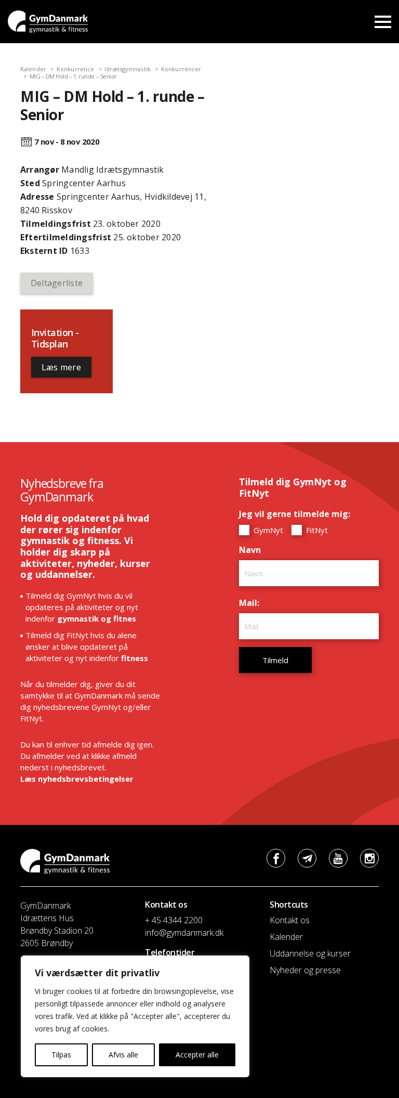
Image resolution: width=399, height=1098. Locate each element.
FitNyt (316, 530)
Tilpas (61, 1055)
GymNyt (267, 530)
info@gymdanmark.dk (184, 932)
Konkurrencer (181, 69)
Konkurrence (75, 69)
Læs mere (61, 367)
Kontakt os (290, 920)
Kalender (33, 69)
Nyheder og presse (305, 970)
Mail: (251, 603)
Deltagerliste (57, 283)
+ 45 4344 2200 (174, 920)
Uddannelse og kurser (310, 953)
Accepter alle (197, 1055)
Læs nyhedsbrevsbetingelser (77, 778)
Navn (252, 550)
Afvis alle (123, 1055)
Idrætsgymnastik (127, 69)
